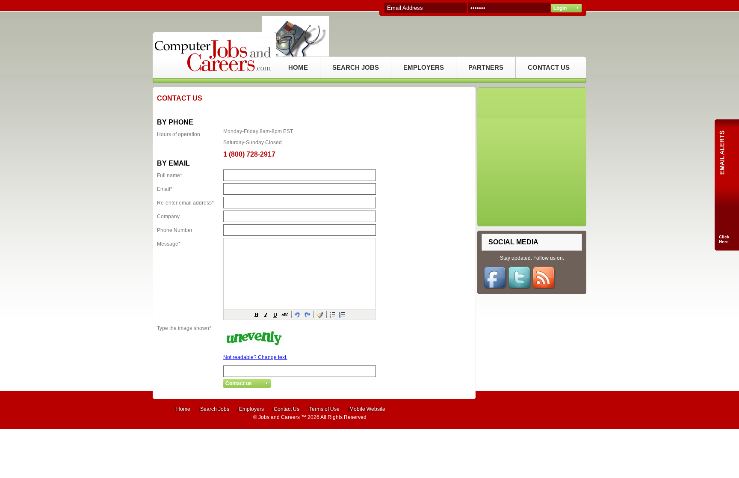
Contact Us (286, 409)
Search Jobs (214, 409)
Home (183, 409)
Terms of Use (324, 409)
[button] (256, 314)
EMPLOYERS (423, 67)
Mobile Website (367, 409)
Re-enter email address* (185, 203)
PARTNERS (485, 67)
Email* (164, 189)
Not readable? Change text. (255, 357)
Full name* (169, 175)
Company (168, 217)
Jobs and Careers (279, 417)
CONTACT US (549, 67)
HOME (298, 67)
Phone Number (174, 230)
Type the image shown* (184, 328)
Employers (251, 409)
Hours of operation (178, 134)
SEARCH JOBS (355, 67)
